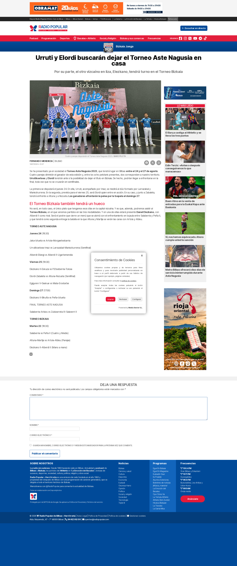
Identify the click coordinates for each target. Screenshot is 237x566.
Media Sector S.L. (135, 308)
